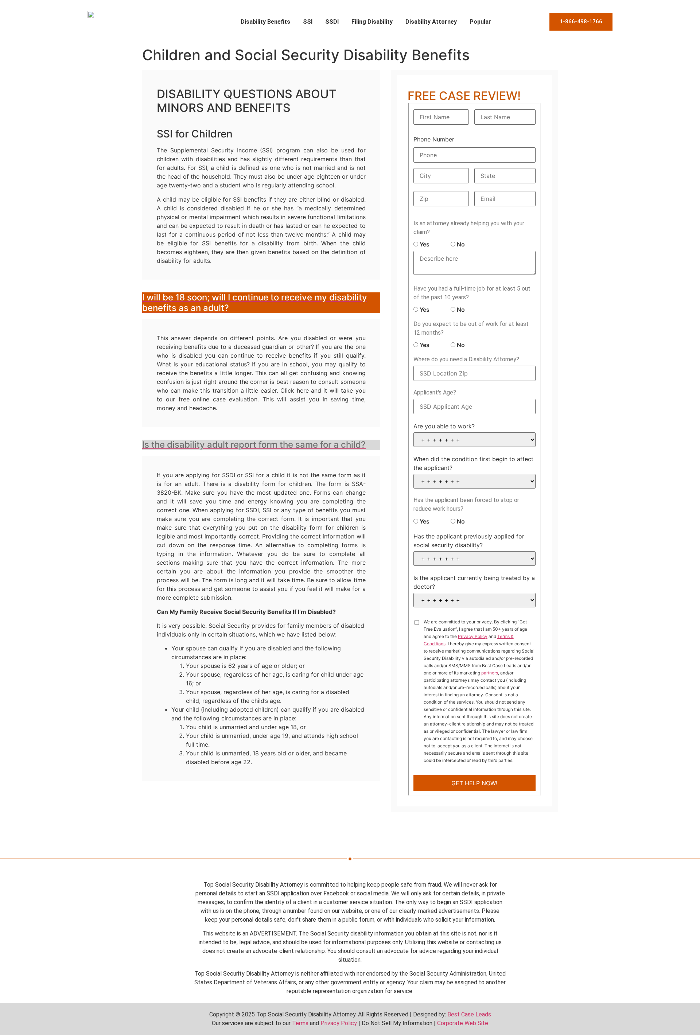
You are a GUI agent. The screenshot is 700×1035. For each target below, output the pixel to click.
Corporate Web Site (462, 1023)
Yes (423, 244)
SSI (307, 21)
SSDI (332, 21)
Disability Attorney (431, 21)
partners (489, 673)
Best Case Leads (469, 1014)
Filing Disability (372, 21)
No (460, 244)
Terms (300, 1023)
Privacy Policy (472, 636)
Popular (480, 21)
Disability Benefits (265, 21)
